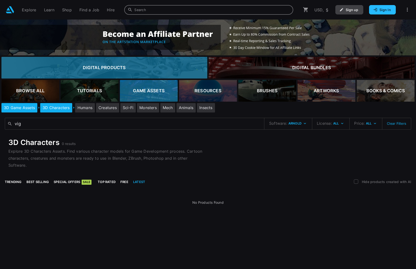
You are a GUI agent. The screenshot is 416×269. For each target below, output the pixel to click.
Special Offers (72, 182)
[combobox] (208, 10)
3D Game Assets (19, 107)
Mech (168, 107)
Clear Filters (396, 123)
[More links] (407, 10)
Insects (205, 107)
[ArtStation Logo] (10, 9)
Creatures (107, 107)
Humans (85, 107)
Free (124, 182)
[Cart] (306, 10)
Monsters (148, 107)
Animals (186, 107)
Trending (13, 182)
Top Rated (107, 182)
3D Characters (56, 107)
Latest (139, 182)
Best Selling (37, 182)
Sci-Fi (128, 107)
